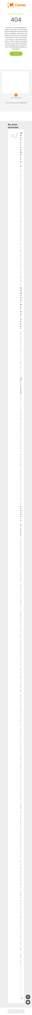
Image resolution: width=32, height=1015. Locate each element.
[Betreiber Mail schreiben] (28, 1002)
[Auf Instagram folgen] (28, 997)
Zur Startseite (16, 53)
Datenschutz (15, 102)
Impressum (8, 102)
